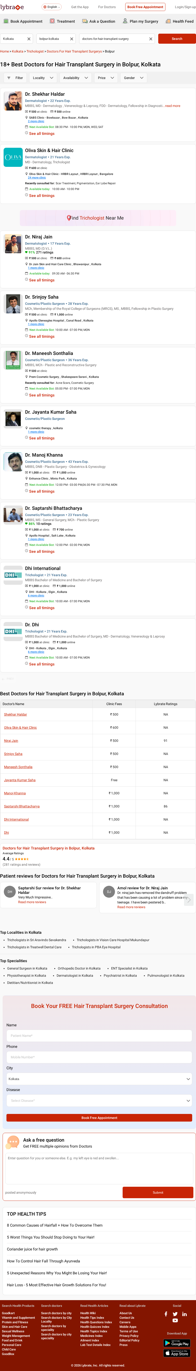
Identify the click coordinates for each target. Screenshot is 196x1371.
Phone (11, 1046)
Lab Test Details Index (95, 1345)
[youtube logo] (175, 1322)
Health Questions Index (96, 1322)
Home (4, 51)
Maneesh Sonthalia (18, 767)
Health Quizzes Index (94, 1327)
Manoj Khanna (15, 793)
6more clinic (36, 595)
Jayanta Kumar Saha (20, 780)
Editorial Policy (129, 1340)
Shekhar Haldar (15, 714)
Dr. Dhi (32, 624)
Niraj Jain (11, 741)
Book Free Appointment (145, 7)
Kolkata (17, 51)
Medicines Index (91, 1336)
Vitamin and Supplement (18, 1317)
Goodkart (8, 1313)
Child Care (9, 1349)
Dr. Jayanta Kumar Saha (50, 412)
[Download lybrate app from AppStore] (177, 1356)
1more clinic (36, 267)
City (9, 1068)
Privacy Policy (129, 1336)
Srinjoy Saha (13, 754)
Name (11, 1025)
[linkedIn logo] (184, 1316)
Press (124, 1345)
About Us (126, 1313)
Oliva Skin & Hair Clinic (49, 150)
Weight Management (16, 1336)
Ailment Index (89, 1340)
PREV (10, 678)
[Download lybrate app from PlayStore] (177, 1346)
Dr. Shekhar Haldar (45, 94)
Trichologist (35, 51)
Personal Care (11, 1345)
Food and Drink (12, 1340)
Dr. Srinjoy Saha (42, 297)
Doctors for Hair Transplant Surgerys (74, 51)
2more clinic (36, 121)
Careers (125, 1322)
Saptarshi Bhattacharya (22, 806)
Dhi (6, 832)
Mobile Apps (128, 1327)
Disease (13, 1089)
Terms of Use (129, 1331)
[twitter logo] (175, 1316)
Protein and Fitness (15, 1322)
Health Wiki (88, 1313)
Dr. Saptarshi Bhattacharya (53, 508)
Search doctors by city (56, 1313)
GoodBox (8, 1354)
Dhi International (42, 568)
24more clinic (37, 177)
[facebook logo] (166, 1316)
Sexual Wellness (13, 1331)
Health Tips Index (92, 1317)
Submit (158, 1192)
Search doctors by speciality (53, 1328)
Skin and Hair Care (14, 1327)
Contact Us (127, 1317)
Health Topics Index (93, 1331)
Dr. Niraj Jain (38, 237)
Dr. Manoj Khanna (44, 455)
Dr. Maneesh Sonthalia (49, 353)
